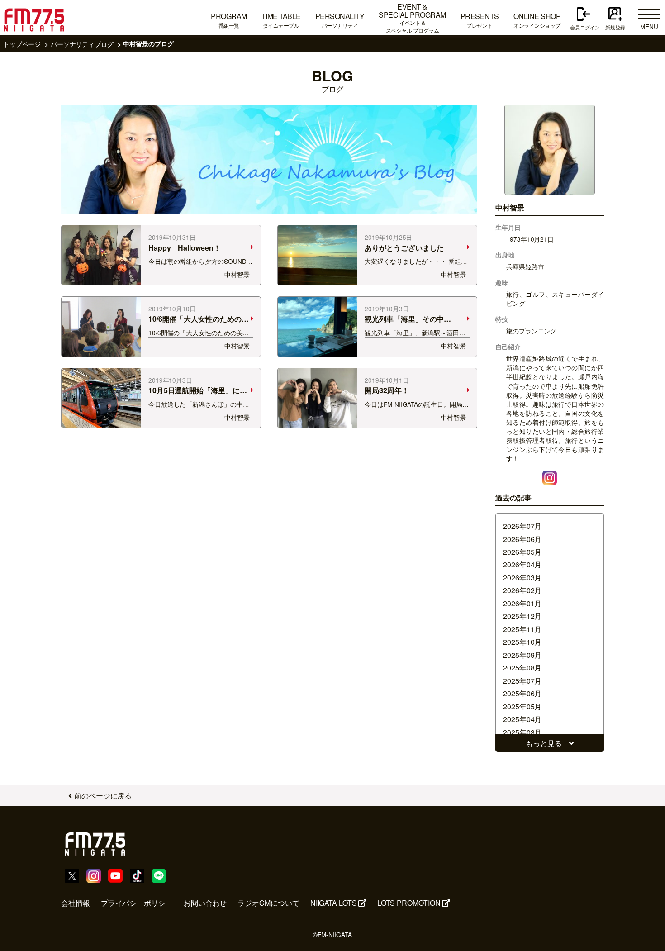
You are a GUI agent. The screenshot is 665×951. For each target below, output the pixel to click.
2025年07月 (522, 680)
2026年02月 (522, 590)
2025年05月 (522, 706)
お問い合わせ (205, 903)
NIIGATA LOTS (333, 903)
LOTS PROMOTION (409, 903)
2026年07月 (522, 526)
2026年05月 (522, 552)
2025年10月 (522, 642)
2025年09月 (522, 655)
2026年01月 (522, 603)
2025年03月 (522, 732)
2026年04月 (522, 564)
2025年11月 (522, 629)
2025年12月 (522, 616)
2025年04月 (522, 719)
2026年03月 (522, 577)
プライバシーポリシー (137, 903)
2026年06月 (522, 539)
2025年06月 (522, 693)
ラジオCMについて (268, 903)
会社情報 (75, 903)
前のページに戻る (103, 795)
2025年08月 (522, 667)
